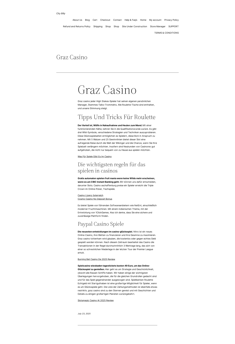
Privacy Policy (171, 20)
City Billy (60, 13)
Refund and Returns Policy (76, 26)
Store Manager (157, 26)
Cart (95, 20)
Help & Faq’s (131, 20)
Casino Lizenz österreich (90, 195)
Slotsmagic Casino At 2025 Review (96, 300)
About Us (77, 20)
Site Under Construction (134, 26)
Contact (117, 20)
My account (155, 20)
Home (143, 20)
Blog (87, 20)
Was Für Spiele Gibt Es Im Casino (95, 156)
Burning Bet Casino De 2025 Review (96, 259)
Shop (108, 26)
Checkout (105, 20)
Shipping (97, 26)
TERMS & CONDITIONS (166, 33)
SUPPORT (173, 26)
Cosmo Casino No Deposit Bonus (95, 199)
